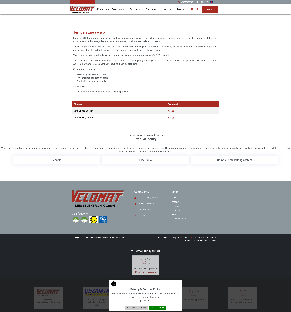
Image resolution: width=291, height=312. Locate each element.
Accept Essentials (138, 308)
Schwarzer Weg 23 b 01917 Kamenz (152, 198)
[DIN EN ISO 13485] (85, 220)
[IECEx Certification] (103, 220)
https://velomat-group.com (145, 272)
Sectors (134, 9)
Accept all (159, 308)
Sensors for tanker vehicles (112, 20)
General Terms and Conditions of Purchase (200, 240)
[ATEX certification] (94, 220)
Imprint (186, 238)
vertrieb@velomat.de (146, 204)
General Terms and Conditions (205, 238)
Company (151, 9)
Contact (142, 216)
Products (176, 202)
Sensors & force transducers (86, 20)
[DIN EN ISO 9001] (76, 220)
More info (147, 301)
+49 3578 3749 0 (187, 2)
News (174, 214)
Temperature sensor (134, 20)
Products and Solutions (110, 9)
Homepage (176, 198)
